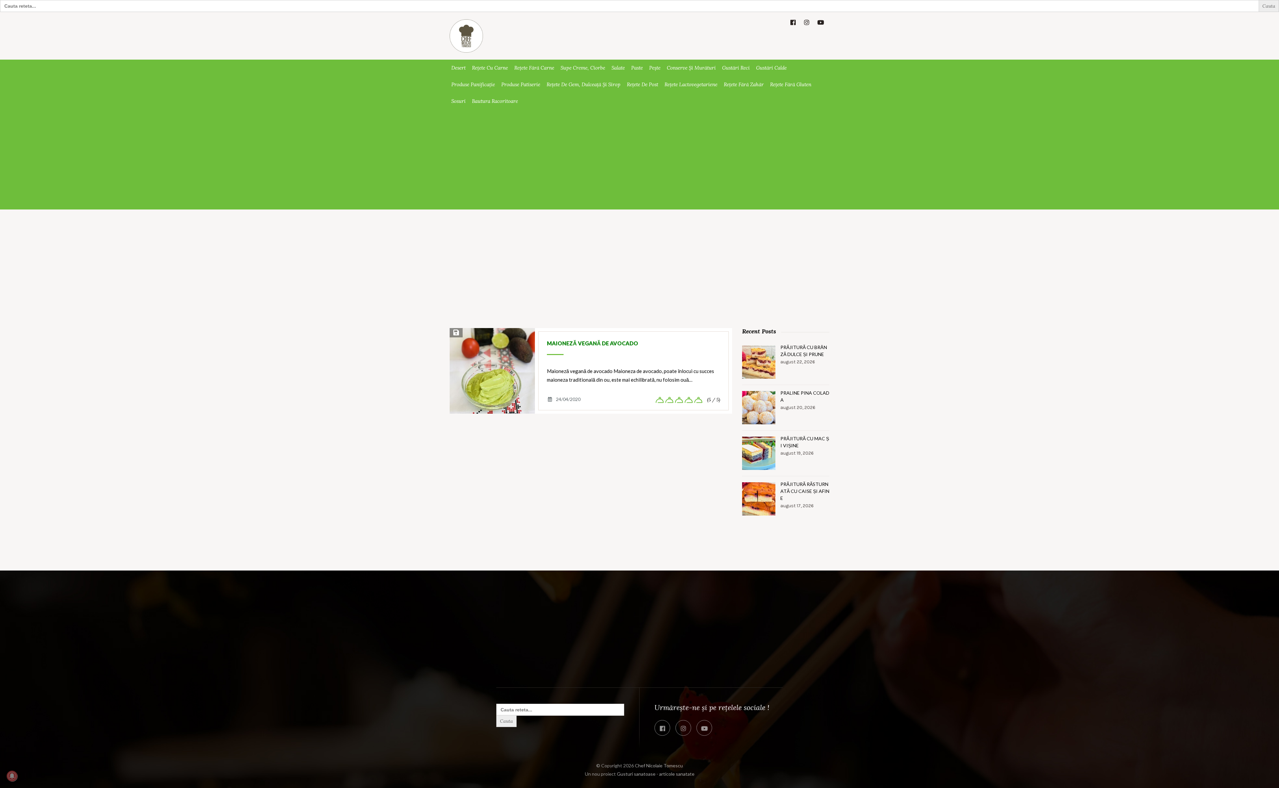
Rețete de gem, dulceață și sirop (584, 84)
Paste (637, 68)
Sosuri (458, 101)
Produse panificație (473, 84)
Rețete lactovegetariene (690, 84)
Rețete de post (642, 84)
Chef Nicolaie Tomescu (659, 765)
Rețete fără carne (534, 68)
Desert (458, 68)
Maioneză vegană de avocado (592, 343)
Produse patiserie (520, 84)
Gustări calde (771, 68)
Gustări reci (736, 68)
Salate (618, 68)
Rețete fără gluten (790, 84)
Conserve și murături (691, 68)
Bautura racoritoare (495, 101)
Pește (654, 68)
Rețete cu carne (490, 68)
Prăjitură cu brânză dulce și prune (803, 350)
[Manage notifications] (12, 776)
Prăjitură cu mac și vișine (804, 442)
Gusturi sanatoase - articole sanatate (655, 774)
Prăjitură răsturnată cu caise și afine (804, 491)
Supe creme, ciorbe (583, 68)
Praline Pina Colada (804, 396)
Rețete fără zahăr (744, 84)
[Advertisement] (639, 159)
